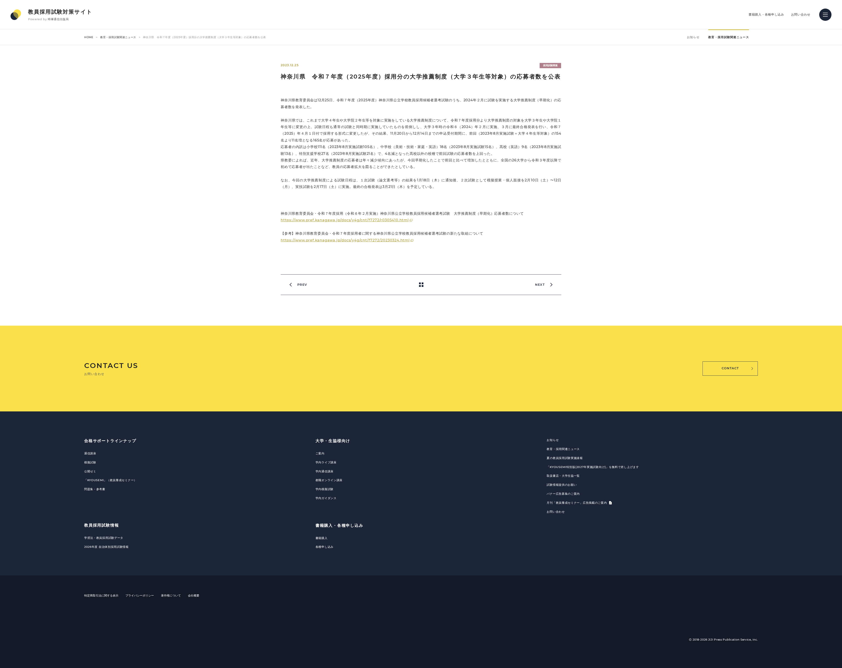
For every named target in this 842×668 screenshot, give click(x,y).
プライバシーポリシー (139, 595)
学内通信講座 (325, 471)
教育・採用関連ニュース (563, 449)
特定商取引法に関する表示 (101, 595)
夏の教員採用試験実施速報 (565, 458)
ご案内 (320, 453)
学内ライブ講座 (326, 462)
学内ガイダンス (326, 498)
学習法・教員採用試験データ (103, 537)
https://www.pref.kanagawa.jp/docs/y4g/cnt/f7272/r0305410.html (345, 220)
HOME (88, 37)
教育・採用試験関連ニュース (118, 37)
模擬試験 (90, 462)
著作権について (171, 595)
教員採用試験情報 (101, 525)
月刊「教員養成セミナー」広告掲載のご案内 (577, 502)
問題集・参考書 (94, 489)
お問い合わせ (800, 14)
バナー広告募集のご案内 (563, 493)
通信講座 (90, 453)
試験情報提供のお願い (562, 484)
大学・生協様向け (333, 440)
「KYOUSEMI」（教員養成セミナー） (110, 480)
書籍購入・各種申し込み (766, 14)
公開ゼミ (90, 471)
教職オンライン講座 (329, 480)
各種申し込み (325, 546)
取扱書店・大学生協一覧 (563, 475)
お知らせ (693, 37)
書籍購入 (322, 538)
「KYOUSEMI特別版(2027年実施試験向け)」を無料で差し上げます (593, 467)
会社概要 (193, 595)
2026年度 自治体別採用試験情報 (106, 546)
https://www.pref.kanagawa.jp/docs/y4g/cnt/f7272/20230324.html (345, 240)
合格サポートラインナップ (110, 440)
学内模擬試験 (325, 489)
